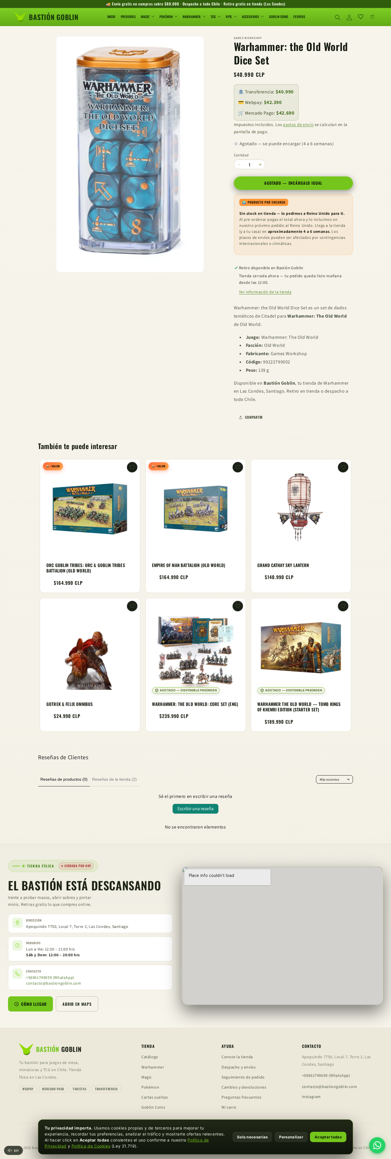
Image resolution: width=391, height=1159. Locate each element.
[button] (337, 16)
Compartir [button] (254, 417)
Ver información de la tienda (265, 291)
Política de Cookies (91, 1146)
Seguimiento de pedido (243, 1077)
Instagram (311, 1096)
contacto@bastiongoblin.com (53, 982)
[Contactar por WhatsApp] (377, 1145)
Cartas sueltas (154, 1097)
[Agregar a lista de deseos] (132, 467)
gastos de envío (298, 124)
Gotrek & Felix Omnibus (69, 704)
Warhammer (152, 1067)
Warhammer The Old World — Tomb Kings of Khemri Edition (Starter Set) (299, 707)
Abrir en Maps (77, 1004)
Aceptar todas (328, 1137)
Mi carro (229, 1107)
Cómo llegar (34, 1004)
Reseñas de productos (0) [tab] (64, 779)
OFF (16, 1150)
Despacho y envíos (239, 1067)
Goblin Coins (153, 1107)
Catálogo (149, 1056)
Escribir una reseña (195, 809)
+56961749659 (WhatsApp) (50, 977)
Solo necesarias (252, 1137)
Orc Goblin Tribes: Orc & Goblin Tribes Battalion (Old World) (85, 568)
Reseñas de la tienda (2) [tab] (114, 779)
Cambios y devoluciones (244, 1087)
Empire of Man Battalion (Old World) (188, 565)
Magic (146, 1077)
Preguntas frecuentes (241, 1097)
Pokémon (150, 1087)
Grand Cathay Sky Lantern (283, 565)
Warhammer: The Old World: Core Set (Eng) (195, 704)
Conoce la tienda (237, 1056)
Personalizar (291, 1137)
